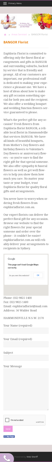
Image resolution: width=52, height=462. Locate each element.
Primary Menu (15, 3)
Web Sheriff (32, 456)
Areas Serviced (19, 34)
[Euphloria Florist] (26, 21)
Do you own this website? (19, 276)
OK (38, 275)
